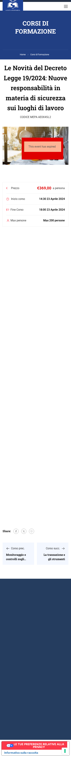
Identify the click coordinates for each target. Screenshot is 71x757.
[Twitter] (23, 531)
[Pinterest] (31, 531)
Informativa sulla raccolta (21, 752)
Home (23, 54)
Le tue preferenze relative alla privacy (39, 745)
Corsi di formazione (39, 54)
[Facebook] (16, 531)
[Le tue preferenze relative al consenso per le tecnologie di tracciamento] (65, 751)
